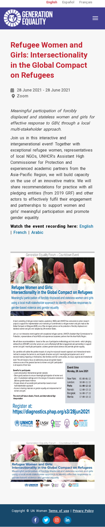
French (20, 232)
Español (68, 2)
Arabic (37, 232)
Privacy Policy (83, 511)
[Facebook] (35, 520)
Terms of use (59, 511)
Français (85, 2)
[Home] (29, 18)
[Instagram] (57, 520)
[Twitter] (46, 520)
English (51, 2)
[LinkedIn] (67, 520)
